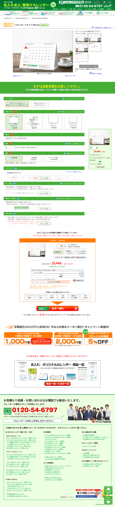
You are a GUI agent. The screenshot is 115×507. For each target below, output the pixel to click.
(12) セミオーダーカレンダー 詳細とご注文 (18, 482)
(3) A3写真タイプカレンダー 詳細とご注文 (18, 446)
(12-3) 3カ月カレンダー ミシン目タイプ (18, 488)
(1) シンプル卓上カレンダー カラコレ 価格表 (57, 435)
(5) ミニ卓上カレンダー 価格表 (53, 445)
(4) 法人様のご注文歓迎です (52, 472)
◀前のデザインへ (18, 76)
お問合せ (108, 9)
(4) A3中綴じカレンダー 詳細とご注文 (17, 448)
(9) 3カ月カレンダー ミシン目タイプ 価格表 (57, 453)
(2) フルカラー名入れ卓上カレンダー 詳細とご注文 (21, 440)
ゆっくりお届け (53, 158)
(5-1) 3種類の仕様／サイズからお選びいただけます (21, 456)
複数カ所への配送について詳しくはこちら (71, 198)
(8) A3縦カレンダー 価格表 (52, 451)
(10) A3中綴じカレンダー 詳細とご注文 (17, 472)
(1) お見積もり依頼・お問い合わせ (92, 464)
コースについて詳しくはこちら (74, 98)
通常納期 (14, 158)
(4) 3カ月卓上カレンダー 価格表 (53, 443)
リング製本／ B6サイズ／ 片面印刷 (14, 126)
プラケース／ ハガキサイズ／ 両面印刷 (73, 126)
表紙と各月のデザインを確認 (88, 66)
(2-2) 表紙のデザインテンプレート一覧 (18, 444)
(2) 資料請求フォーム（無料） (91, 466)
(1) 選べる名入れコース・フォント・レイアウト (57, 466)
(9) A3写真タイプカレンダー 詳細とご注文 (18, 470)
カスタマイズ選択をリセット (74, 172)
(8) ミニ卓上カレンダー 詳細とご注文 (17, 466)
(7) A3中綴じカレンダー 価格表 (53, 449)
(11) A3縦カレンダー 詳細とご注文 (16, 474)
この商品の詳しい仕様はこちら (102, 27)
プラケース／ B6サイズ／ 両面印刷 (53, 126)
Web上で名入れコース (40, 103)
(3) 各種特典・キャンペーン (52, 470)
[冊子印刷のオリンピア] (93, 497)
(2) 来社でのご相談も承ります (91, 455)
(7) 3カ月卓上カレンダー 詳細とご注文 (17, 464)
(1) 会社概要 (86, 453)
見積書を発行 (79, 280)
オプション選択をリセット (75, 195)
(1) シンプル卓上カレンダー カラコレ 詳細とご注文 (21, 438)
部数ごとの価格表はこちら (75, 143)
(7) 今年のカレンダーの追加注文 (53, 479)
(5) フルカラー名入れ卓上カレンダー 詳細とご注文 (21, 454)
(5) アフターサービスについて (52, 474)
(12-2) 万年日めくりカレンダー (16, 486)
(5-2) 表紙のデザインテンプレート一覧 (18, 458)
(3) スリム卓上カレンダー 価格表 (54, 441)
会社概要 (101, 9)
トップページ (7, 18)
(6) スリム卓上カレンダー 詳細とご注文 (18, 462)
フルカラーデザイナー (21, 18)
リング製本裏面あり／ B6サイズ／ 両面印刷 (34, 126)
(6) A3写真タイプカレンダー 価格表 (54, 447)
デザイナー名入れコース (18, 103)
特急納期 (34, 158)
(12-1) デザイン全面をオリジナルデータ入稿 (19, 484)
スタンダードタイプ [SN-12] (40, 18)
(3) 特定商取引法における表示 (91, 457)
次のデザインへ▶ (70, 76)
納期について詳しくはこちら (74, 153)
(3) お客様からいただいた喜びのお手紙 (94, 439)
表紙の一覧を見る (97, 73)
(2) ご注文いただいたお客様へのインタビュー (95, 437)
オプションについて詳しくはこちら (72, 183)
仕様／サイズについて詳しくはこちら (72, 111)
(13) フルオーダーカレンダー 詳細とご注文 (18, 490)
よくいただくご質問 (90, 9)
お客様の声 (64, 9)
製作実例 (55, 9)
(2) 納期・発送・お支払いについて (54, 468)
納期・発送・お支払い (75, 9)
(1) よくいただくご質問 (89, 446)
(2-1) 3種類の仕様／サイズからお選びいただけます (21, 442)
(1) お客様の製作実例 (88, 435)
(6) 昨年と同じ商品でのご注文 (52, 477)
